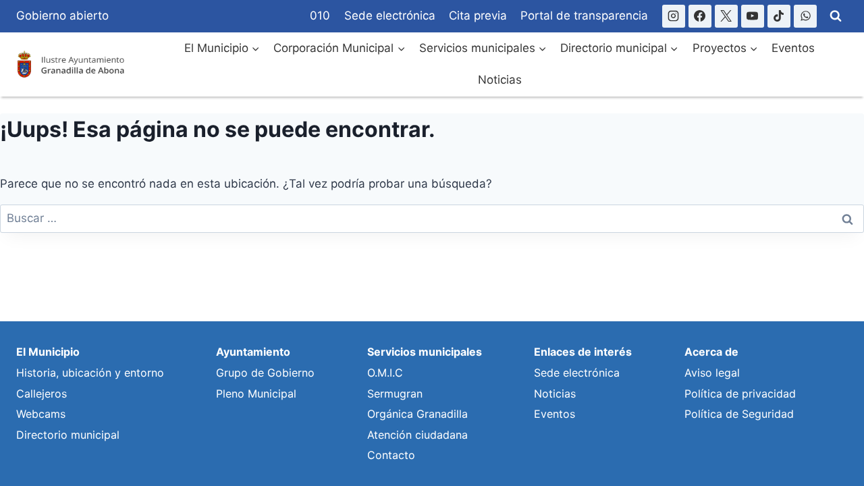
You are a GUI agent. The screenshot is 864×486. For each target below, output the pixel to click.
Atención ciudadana (417, 434)
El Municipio (48, 351)
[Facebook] (699, 16)
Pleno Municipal (256, 393)
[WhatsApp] (805, 16)
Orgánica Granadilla (417, 414)
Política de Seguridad (739, 414)
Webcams (40, 414)
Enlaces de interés (583, 351)
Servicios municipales (424, 351)
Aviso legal (712, 372)
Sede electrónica (389, 15)
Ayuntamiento (253, 351)
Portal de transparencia (584, 15)
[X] (726, 16)
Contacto (391, 455)
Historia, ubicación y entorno (90, 372)
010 (320, 15)
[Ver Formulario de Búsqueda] (836, 16)
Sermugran (395, 393)
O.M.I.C (385, 372)
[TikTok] (778, 16)
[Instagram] (673, 16)
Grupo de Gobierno (265, 372)
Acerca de (711, 351)
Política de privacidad (740, 393)
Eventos (793, 48)
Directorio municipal (67, 434)
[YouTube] (752, 16)
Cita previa (478, 15)
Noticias (500, 79)
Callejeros (41, 393)
